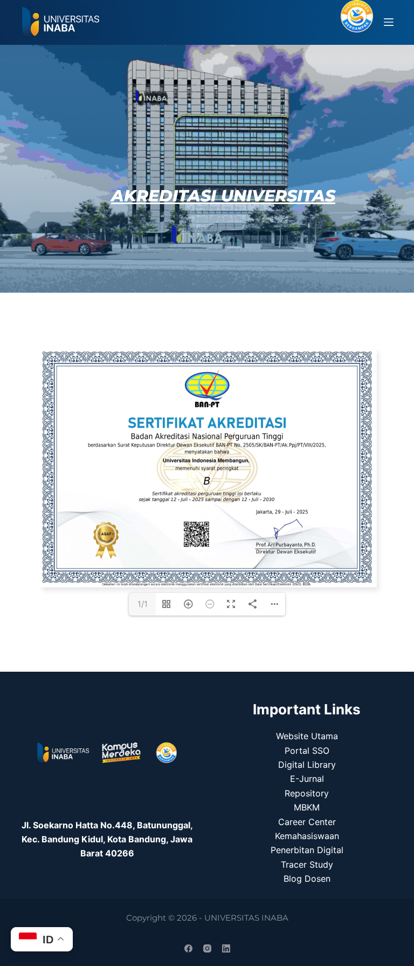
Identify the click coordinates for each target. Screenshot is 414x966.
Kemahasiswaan (307, 835)
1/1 (142, 604)
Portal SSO (307, 750)
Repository (307, 793)
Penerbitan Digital (307, 850)
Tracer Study (307, 864)
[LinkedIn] (226, 948)
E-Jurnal (307, 778)
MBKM (307, 807)
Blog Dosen (307, 878)
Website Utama (307, 736)
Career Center (307, 821)
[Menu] (389, 22)
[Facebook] (188, 948)
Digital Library (307, 764)
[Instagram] (207, 948)
